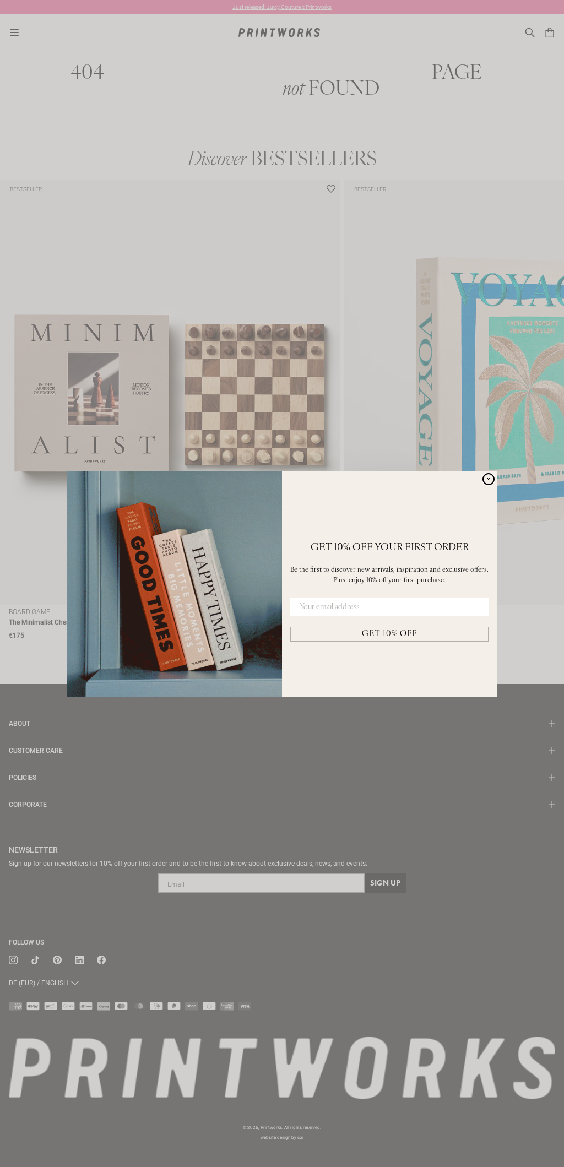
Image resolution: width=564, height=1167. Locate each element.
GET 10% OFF (389, 634)
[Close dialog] (488, 479)
